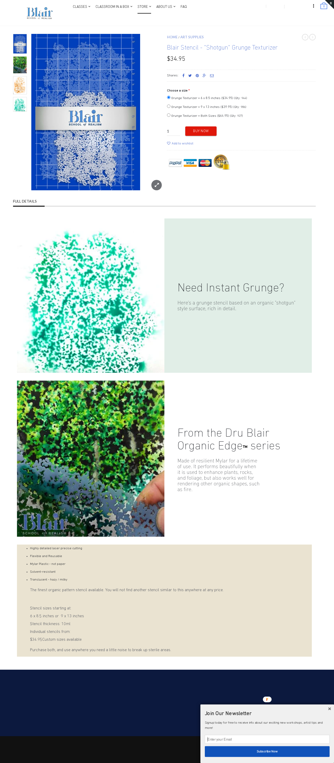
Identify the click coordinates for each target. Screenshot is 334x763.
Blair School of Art (51, 743)
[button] (267, 714)
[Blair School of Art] (39, 13)
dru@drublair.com (31, 711)
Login (259, 6)
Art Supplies (192, 37)
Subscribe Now (267, 751)
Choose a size (177, 90)
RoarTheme (39, 748)
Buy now (201, 131)
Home (172, 37)
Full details (25, 201)
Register (275, 6)
